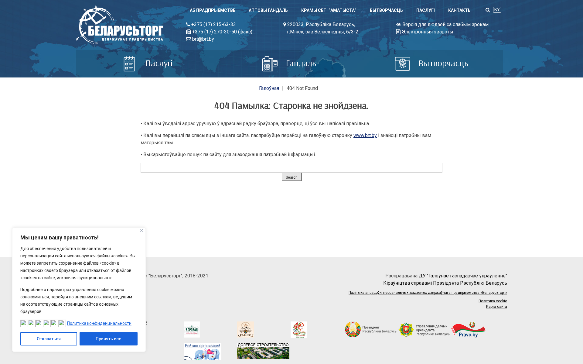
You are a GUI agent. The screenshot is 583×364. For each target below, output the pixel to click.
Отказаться (49, 338)
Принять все (108, 338)
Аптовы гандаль (268, 10)
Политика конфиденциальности (99, 323)
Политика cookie (493, 301)
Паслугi (425, 10)
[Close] (141, 230)
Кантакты (460, 10)
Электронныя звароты (427, 32)
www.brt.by (365, 135)
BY (497, 9)
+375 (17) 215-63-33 (213, 24)
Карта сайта (496, 306)
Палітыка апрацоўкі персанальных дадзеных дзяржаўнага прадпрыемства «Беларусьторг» (428, 292)
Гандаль (300, 63)
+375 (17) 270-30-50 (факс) (221, 32)
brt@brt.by (202, 39)
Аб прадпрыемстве (212, 10)
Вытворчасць (386, 10)
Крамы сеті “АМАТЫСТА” (328, 10)
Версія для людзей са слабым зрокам (445, 24)
